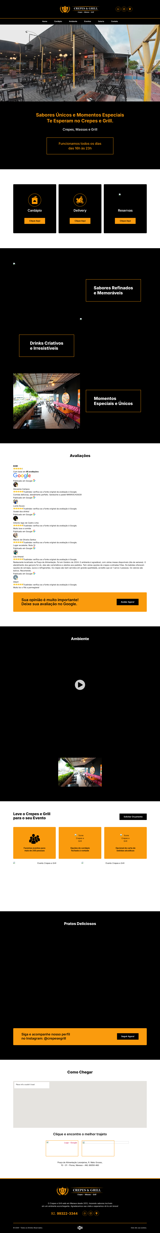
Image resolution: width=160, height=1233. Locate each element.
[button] (80, 685)
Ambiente (73, 21)
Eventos (87, 21)
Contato (114, 21)
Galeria (101, 21)
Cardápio (58, 21)
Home (44, 21)
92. (64, 1213)
